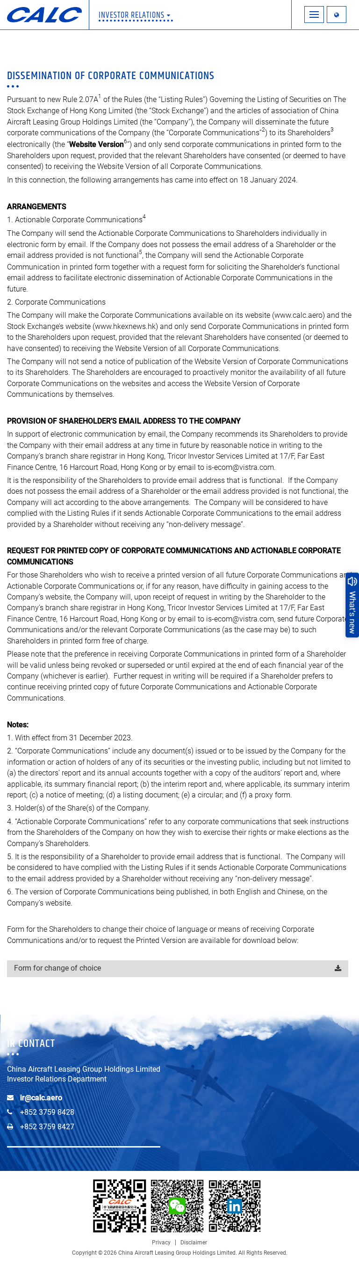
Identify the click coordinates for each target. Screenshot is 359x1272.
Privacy (161, 1242)
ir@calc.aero (41, 1097)
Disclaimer (193, 1242)
